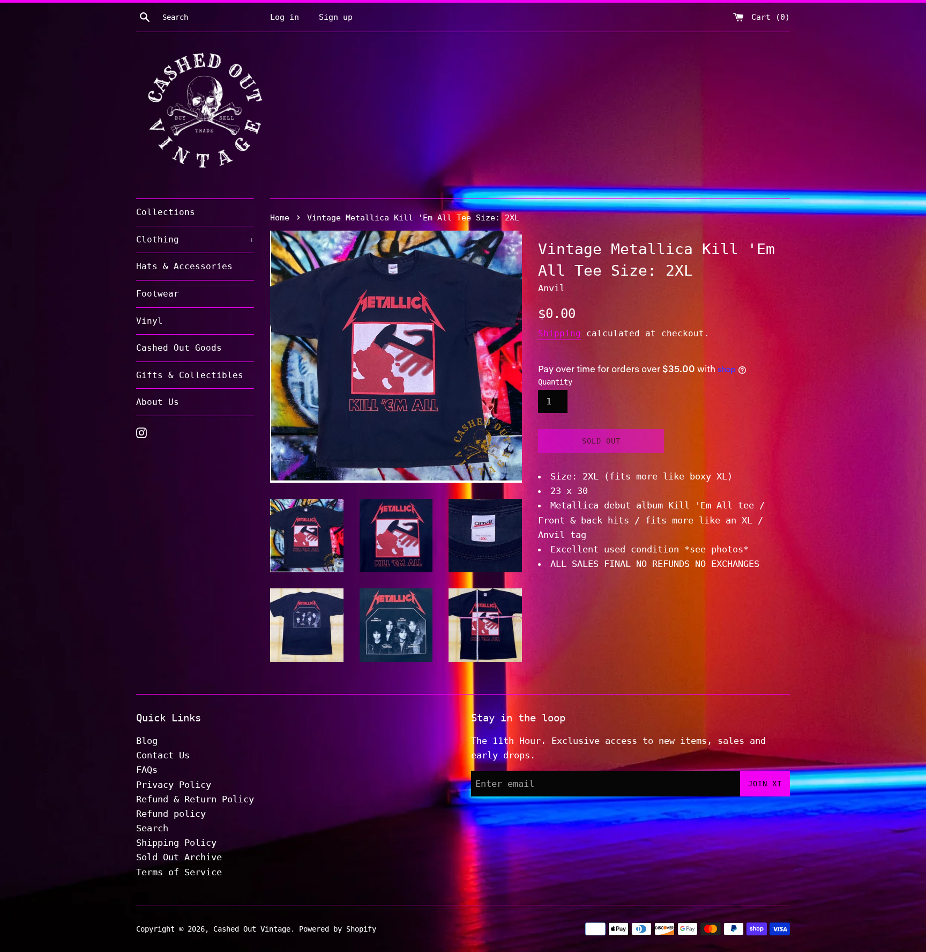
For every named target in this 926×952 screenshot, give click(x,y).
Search (152, 828)
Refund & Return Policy (195, 799)
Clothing (195, 239)
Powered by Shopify (337, 929)
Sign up (336, 17)
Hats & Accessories (184, 266)
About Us (157, 402)
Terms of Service (179, 872)
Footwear (157, 294)
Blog (147, 740)
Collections (165, 212)
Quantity (555, 382)
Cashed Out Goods (179, 348)
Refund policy (171, 813)
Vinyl (149, 321)
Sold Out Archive (179, 857)
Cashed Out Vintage (251, 929)
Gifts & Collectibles (189, 375)
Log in (284, 17)
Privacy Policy (173, 784)
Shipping (559, 333)
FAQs (147, 769)
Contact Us (163, 755)
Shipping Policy (176, 842)
